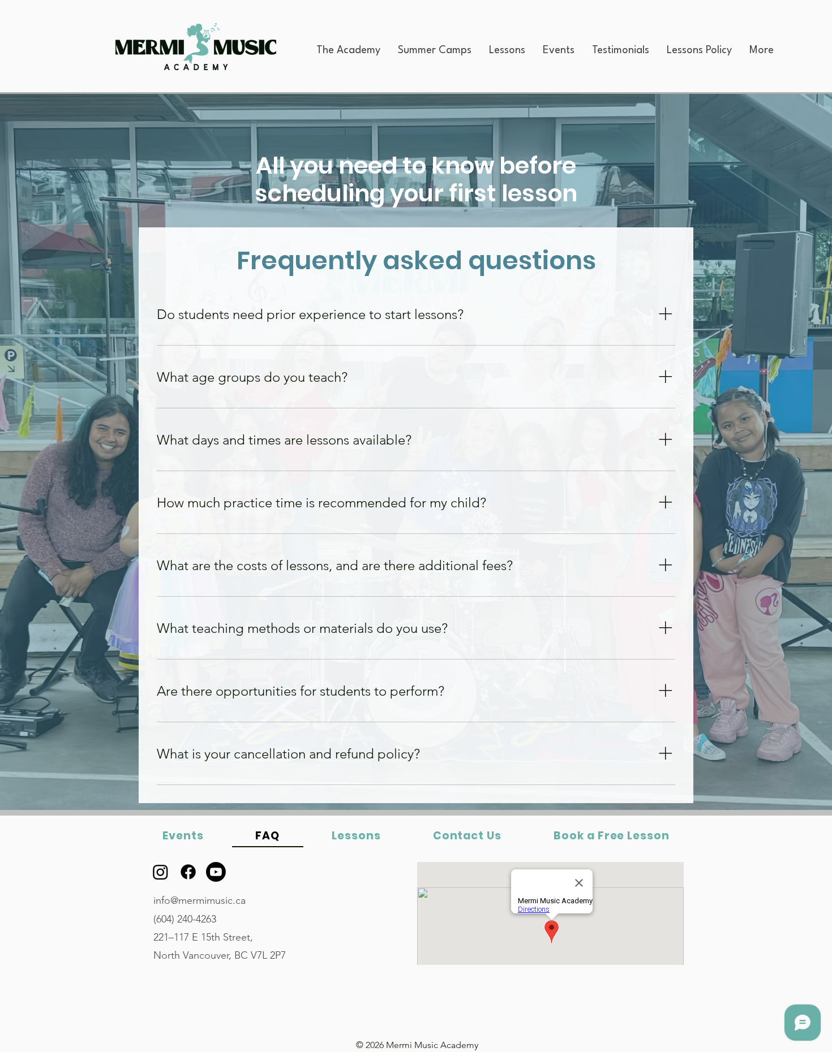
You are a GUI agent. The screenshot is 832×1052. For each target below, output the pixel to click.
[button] (348, 50)
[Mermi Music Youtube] (216, 872)
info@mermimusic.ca (199, 900)
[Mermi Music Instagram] (160, 872)
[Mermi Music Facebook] (188, 872)
